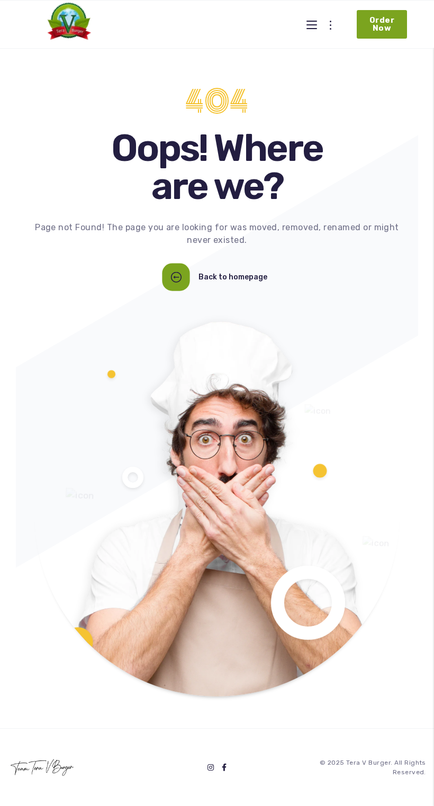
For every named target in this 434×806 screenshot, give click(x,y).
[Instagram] (210, 767)
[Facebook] (224, 767)
